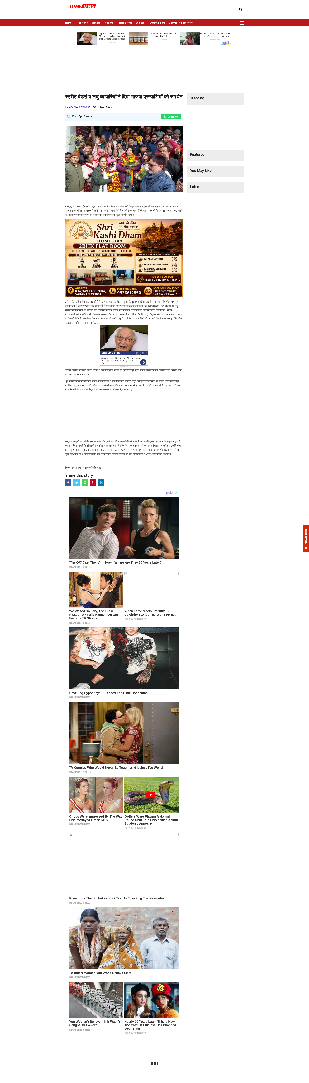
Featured (197, 154)
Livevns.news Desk (79, 106)
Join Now (173, 116)
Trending (197, 98)
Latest (195, 187)
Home (68, 22)
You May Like (200, 170)
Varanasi (96, 22)
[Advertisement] (154, 68)
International (125, 22)
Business (141, 22)
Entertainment (157, 22)
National (109, 22)
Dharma (173, 22)
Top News (82, 22)
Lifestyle (186, 22)
